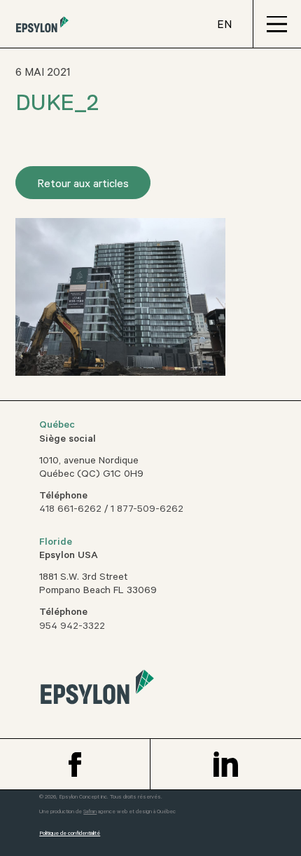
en (224, 26)
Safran (90, 812)
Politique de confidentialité (69, 834)
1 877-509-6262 (147, 510)
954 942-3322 (72, 627)
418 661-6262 (70, 510)
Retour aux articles (83, 185)
